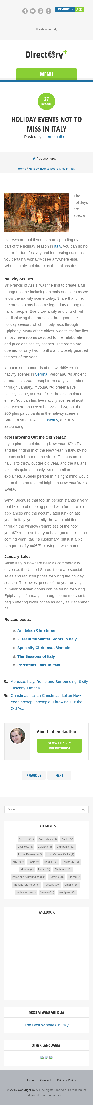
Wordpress (65, 892)
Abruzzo (18, 681)
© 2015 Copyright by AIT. (24, 1090)
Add (79, 9)
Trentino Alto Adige (25, 884)
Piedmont (60, 869)
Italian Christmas (44, 695)
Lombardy (68, 861)
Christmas (19, 695)
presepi (27, 702)
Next (59, 775)
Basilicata (23, 846)
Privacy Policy (66, 1080)
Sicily (83, 681)
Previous (33, 775)
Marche (25, 869)
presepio (42, 702)
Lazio (32, 861)
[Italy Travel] (46, 55)
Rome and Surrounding (56, 681)
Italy (57, 246)
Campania (63, 846)
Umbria (33, 688)
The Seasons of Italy (36, 656)
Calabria (43, 846)
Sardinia (55, 877)
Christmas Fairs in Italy (38, 665)
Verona (41, 374)
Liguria (48, 861)
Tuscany (51, 420)
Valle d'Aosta (24, 892)
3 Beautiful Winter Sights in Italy (47, 639)
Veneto (44, 892)
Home (22, 168)
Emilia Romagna (28, 854)
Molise (42, 869)
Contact (45, 1080)
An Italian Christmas (36, 630)
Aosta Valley (45, 839)
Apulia (65, 839)
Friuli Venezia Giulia (58, 854)
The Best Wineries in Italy (46, 1025)
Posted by (45, 137)
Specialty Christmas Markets (43, 648)
